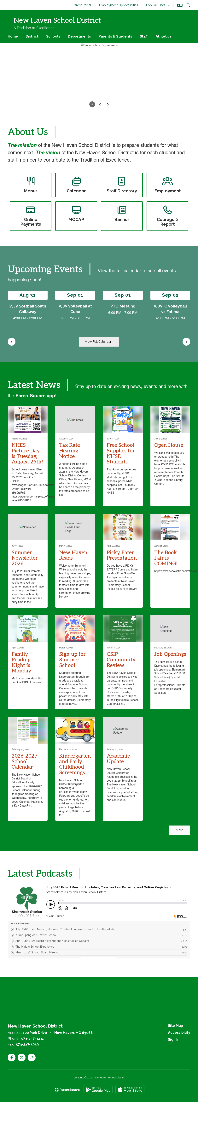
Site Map (175, 1025)
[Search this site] (188, 5)
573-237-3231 (32, 1038)
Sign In (173, 1039)
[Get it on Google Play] (98, 1089)
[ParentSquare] (67, 1090)
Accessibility (179, 1032)
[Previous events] (11, 342)
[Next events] (186, 342)
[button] (157, 5)
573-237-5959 (27, 1044)
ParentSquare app (35, 395)
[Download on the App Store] (129, 1089)
